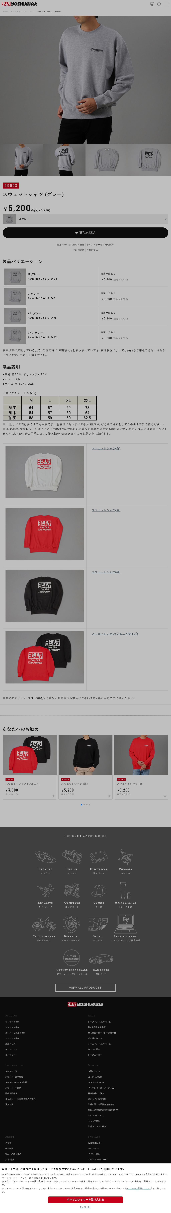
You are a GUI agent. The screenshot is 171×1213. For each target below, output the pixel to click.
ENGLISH (85, 1207)
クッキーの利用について (138, 1188)
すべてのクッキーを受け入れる (85, 1199)
